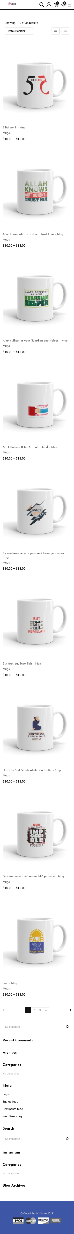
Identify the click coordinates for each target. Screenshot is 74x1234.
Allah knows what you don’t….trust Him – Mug (33, 234)
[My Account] (49, 4)
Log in (6, 1094)
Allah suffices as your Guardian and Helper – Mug (35, 340)
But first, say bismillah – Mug (22, 663)
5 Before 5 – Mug (14, 127)
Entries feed (10, 1101)
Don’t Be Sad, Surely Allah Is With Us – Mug (32, 770)
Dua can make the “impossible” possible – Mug (33, 876)
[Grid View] (56, 30)
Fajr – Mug (10, 983)
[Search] (41, 4)
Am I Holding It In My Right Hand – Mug (30, 447)
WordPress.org (12, 1116)
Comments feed (13, 1109)
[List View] (65, 30)
